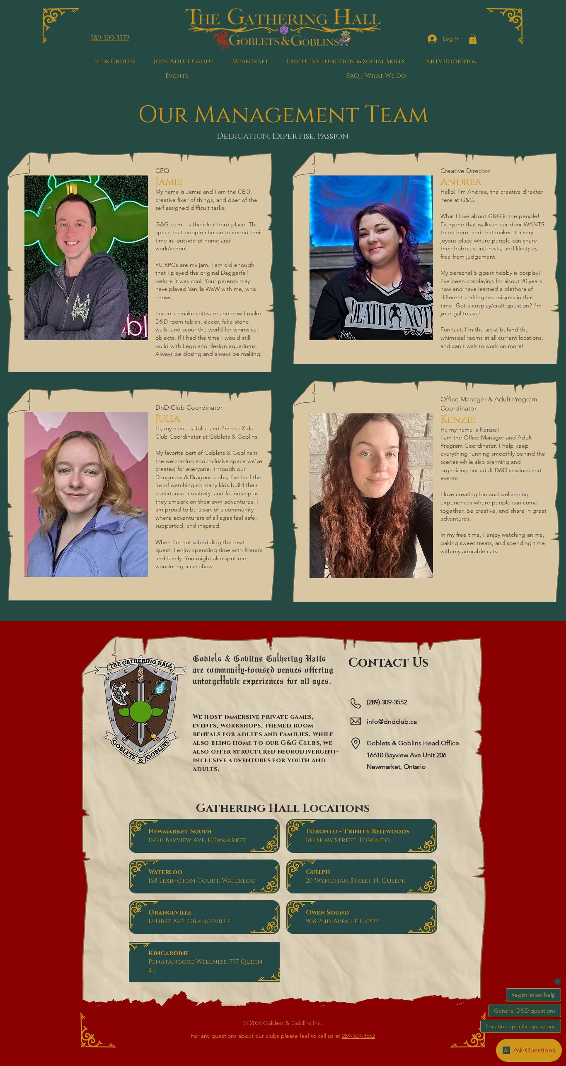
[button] (473, 39)
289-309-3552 (358, 1036)
